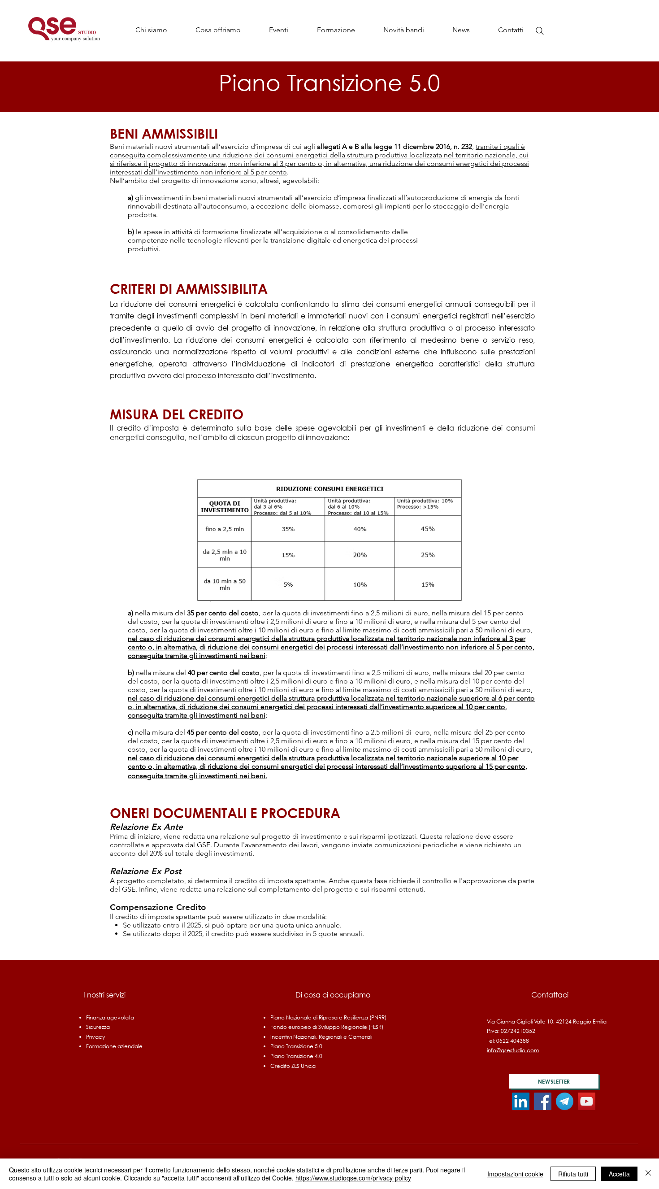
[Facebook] (542, 1101)
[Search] (539, 31)
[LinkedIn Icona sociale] (520, 1101)
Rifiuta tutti (573, 1173)
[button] (218, 30)
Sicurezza (98, 1027)
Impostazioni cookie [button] (515, 1173)
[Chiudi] (648, 1174)
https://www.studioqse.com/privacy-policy (353, 1177)
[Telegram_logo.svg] (564, 1101)
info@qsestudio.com (513, 1050)
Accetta (619, 1173)
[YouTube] (586, 1101)
